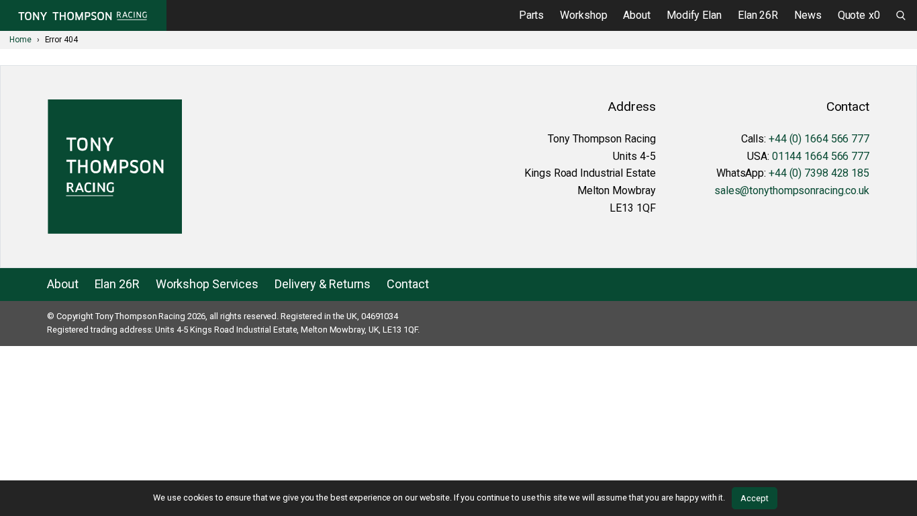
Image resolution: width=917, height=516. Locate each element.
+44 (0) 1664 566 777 (819, 138)
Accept (754, 498)
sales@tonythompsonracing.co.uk (791, 190)
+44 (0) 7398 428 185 (819, 173)
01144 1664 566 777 (820, 156)
